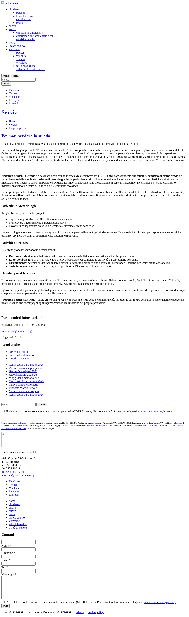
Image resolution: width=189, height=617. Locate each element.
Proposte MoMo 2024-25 (23, 387)
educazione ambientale (29, 32)
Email (4, 560)
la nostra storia (24, 16)
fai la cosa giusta (25, 65)
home (12, 501)
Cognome (7, 552)
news (12, 42)
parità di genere (18, 527)
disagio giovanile (19, 358)
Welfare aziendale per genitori (26, 368)
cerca (15, 75)
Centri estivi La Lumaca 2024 (26, 394)
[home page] (9, 3)
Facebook (14, 90)
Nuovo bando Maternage (23, 384)
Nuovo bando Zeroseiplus (24, 391)
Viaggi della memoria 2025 (24, 378)
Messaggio (7, 574)
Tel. (3, 567)
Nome (5, 545)
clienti (12, 26)
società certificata (18, 423)
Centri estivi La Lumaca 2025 (26, 381)
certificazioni (23, 19)
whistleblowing (18, 524)
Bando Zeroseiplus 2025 (23, 371)
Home (12, 121)
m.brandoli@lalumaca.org (16, 331)
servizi (12, 29)
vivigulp (21, 55)
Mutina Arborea (150, 425)
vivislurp (21, 59)
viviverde (14, 49)
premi (19, 22)
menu (6, 75)
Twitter (13, 93)
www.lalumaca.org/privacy (156, 411)
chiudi (6, 83)
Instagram (14, 100)
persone (20, 12)
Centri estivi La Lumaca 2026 (26, 364)
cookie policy (96, 612)
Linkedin (14, 103)
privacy (80, 612)
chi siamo (14, 9)
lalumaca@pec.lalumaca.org (17, 475)
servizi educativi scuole (22, 355)
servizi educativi (25, 39)
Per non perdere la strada (25, 136)
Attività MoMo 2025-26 (23, 374)
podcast (20, 52)
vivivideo (21, 62)
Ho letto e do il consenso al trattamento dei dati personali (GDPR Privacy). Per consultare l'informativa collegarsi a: (91, 602)
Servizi (10, 112)
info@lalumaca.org (12, 471)
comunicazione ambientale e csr (34, 35)
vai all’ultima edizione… (30, 69)
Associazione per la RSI (97, 425)
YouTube (14, 96)
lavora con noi (17, 45)
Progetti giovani (18, 128)
